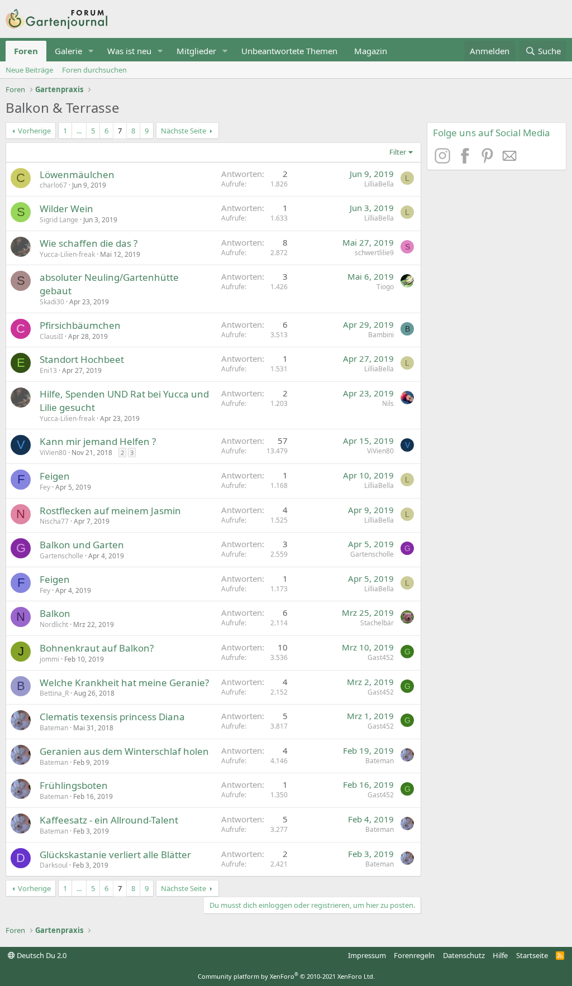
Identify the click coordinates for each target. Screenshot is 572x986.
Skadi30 (52, 302)
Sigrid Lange (59, 219)
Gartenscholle (61, 556)
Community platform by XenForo (286, 976)
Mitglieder (196, 50)
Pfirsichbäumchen (80, 325)
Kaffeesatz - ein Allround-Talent (109, 819)
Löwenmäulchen (77, 174)
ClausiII (51, 336)
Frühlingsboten (74, 785)
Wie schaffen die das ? (88, 243)
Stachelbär (377, 623)
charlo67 (53, 185)
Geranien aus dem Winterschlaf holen (124, 751)
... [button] (79, 131)
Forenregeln (414, 955)
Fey (45, 487)
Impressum (367, 955)
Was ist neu (129, 50)
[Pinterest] (489, 160)
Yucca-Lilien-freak (67, 254)
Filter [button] (397, 152)
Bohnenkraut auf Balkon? (97, 648)
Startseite (532, 955)
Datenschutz (464, 955)
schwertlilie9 (374, 252)
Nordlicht (54, 624)
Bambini (381, 334)
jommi (49, 659)
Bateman (54, 728)
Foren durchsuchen (94, 70)
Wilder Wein (66, 208)
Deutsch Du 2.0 (40, 955)
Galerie (68, 50)
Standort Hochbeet (82, 359)
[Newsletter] (510, 160)
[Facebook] (466, 160)
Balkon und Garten (82, 544)
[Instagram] (444, 160)
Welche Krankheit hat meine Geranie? (124, 682)
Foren (26, 50)
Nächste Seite (183, 131)
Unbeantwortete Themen (289, 50)
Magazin (370, 50)
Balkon (55, 613)
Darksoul (54, 865)
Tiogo (385, 286)
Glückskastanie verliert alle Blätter (115, 854)
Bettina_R (54, 693)
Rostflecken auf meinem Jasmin (110, 510)
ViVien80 (53, 452)
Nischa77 (54, 521)
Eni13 (48, 370)
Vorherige (34, 131)
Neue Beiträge (29, 70)
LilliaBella (379, 184)
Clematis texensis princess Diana (112, 716)
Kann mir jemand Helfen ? (98, 441)
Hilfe (500, 955)
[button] (91, 51)
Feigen (55, 476)
